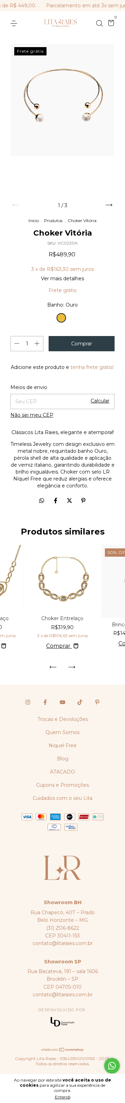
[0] (110, 23)
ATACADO (62, 772)
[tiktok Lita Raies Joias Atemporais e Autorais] (80, 702)
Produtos (53, 220)
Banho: (62, 305)
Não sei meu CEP (31, 415)
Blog (62, 759)
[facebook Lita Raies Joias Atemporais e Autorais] (45, 702)
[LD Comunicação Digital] (62, 1022)
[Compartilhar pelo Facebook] (56, 500)
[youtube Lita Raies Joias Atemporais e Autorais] (62, 702)
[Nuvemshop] (62, 1050)
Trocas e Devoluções (63, 719)
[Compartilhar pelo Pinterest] (83, 500)
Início (33, 220)
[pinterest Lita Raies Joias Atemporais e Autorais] (97, 702)
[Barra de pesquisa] (99, 23)
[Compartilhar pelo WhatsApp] (41, 500)
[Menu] (15, 23)
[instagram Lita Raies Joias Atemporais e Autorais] (28, 702)
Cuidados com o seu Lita (62, 798)
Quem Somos (62, 732)
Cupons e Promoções (62, 785)
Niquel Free (63, 745)
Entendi (62, 1097)
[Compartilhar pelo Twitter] (70, 500)
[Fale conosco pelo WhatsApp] (112, 1066)
